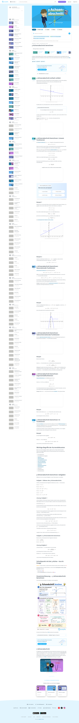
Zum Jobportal (50, 704)
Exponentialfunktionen (41, 378)
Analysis (37, 43)
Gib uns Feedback (55, 716)
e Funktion (56, 391)
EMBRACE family (41, 719)
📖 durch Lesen (44, 195)
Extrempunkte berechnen (42, 460)
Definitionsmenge (62, 423)
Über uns (16, 707)
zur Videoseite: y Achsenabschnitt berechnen (52, 680)
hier (49, 632)
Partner (40, 707)
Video (69, 57)
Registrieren (75, 1)
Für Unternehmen (33, 707)
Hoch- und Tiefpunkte (41, 461)
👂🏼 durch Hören (58, 191)
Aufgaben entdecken (42, 69)
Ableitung (39, 457)
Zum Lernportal (30, 704)
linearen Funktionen (41, 142)
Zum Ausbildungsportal (40, 704)
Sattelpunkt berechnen (42, 462)
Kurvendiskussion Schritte (44, 43)
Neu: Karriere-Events (62, 1)
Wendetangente (41, 466)
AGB (34, 716)
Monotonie (40, 464)
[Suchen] (55, 2)
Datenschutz (38, 716)
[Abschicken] (69, 33)
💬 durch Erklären (58, 195)
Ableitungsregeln (41, 458)
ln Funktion (41, 423)
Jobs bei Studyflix (24, 707)
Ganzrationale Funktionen (41, 270)
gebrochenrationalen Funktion (45, 337)
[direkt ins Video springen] (51, 93)
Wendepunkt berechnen (42, 465)
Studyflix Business (48, 707)
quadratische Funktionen (53, 283)
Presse (55, 707)
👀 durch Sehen (45, 191)
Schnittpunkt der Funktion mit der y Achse (45, 219)
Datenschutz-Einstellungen (46, 716)
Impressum (29, 716)
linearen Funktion (54, 149)
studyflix (6, 2)
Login (70, 1)
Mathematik (34, 43)
